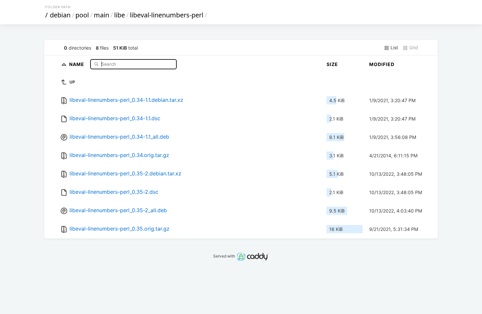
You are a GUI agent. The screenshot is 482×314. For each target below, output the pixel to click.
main (101, 15)
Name (77, 64)
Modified (381, 64)
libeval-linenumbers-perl (166, 15)
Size (332, 64)
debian (60, 15)
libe (119, 15)
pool (82, 15)
